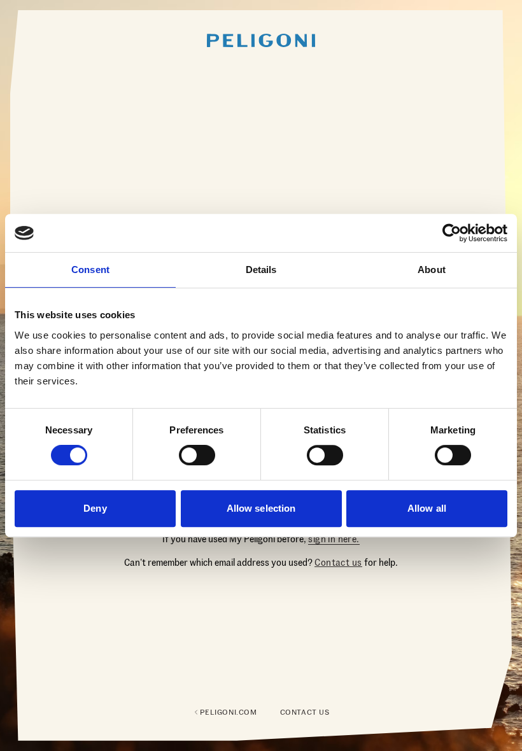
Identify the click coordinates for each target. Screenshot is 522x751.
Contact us (338, 562)
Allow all (426, 508)
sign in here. (333, 539)
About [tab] (432, 269)
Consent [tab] (90, 269)
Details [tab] (261, 269)
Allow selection (261, 508)
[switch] (197, 455)
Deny (94, 508)
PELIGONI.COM (228, 712)
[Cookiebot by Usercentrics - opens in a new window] (451, 232)
